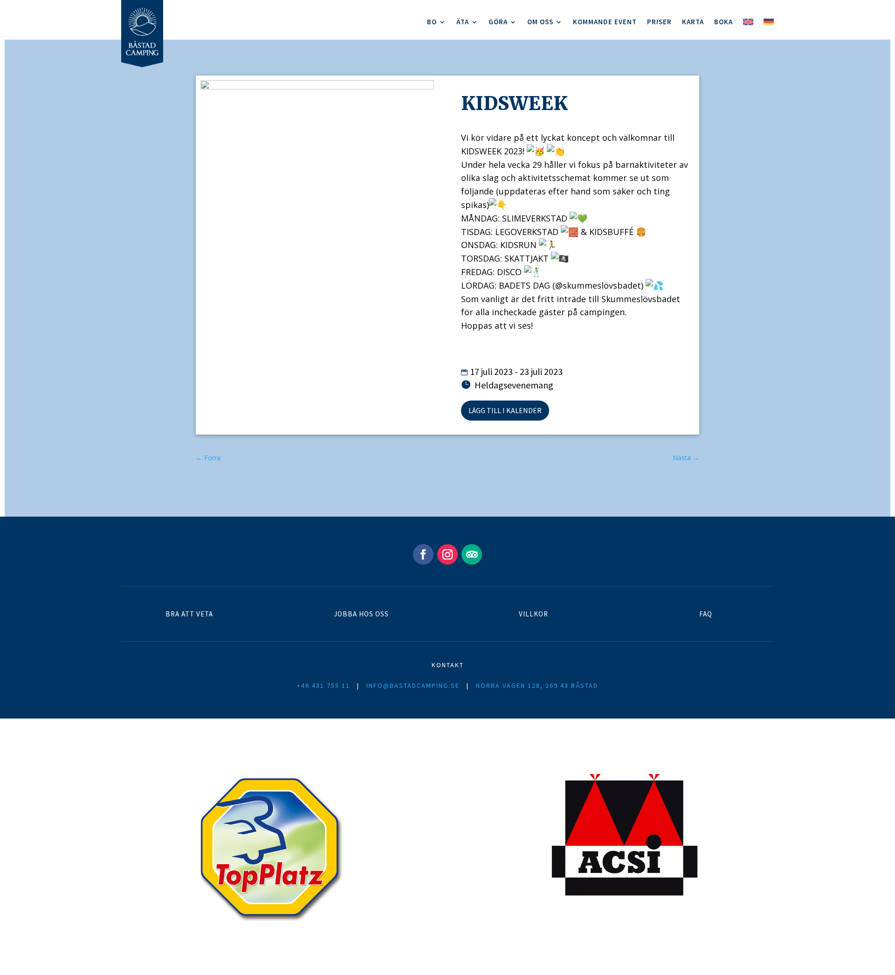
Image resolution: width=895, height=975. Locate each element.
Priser (659, 22)
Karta (693, 22)
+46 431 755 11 (323, 685)
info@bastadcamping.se (413, 685)
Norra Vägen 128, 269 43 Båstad (537, 685)
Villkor (533, 613)
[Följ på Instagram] (447, 554)
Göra (498, 22)
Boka (723, 22)
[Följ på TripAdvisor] (471, 554)
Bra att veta (189, 613)
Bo (432, 22)
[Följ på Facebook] (423, 554)
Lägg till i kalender (505, 410)
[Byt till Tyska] (769, 24)
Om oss (540, 22)
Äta (462, 22)
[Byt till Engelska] (748, 24)
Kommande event (605, 22)
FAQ (705, 613)
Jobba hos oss (361, 613)
